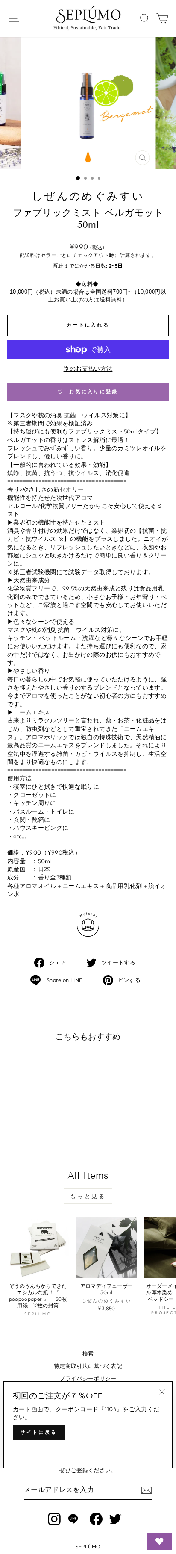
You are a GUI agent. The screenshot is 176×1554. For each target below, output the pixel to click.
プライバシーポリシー (87, 1378)
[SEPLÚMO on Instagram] (54, 1519)
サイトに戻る (39, 1432)
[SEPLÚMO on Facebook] (96, 1519)
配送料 (27, 255)
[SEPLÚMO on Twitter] (115, 1519)
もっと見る (88, 1196)
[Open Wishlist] (159, 1541)
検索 (88, 1353)
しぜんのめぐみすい (88, 196)
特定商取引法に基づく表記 (88, 1365)
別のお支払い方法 (88, 368)
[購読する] (146, 1490)
